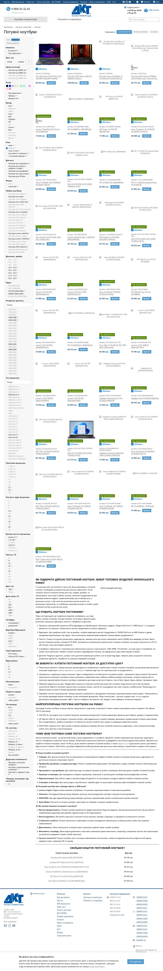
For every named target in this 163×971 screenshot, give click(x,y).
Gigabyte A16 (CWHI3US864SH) (145, 398)
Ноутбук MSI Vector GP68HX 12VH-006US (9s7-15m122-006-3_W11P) (144, 78)
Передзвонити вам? (17, 12)
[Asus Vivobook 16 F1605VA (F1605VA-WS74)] (145, 430)
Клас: (8, 40)
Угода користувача (64, 935)
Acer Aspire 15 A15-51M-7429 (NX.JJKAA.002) (48, 238)
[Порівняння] (137, 2)
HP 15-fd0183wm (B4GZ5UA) (79, 345)
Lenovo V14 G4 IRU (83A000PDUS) (44, 346)
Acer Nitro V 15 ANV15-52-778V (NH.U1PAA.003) (112, 346)
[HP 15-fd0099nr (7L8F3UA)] (145, 484)
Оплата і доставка (43, 2)
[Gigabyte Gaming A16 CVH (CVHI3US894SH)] (113, 376)
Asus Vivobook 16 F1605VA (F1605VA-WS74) (142, 452)
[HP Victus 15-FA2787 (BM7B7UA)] (113, 108)
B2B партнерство (18, 2)
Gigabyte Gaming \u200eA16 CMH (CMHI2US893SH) (111, 454)
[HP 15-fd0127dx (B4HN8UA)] (113, 161)
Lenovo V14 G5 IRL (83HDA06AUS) (44, 293)
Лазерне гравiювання (70, 2)
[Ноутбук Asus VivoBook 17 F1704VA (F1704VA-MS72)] (113, 54)
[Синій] (10, 86)
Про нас (7, 2)
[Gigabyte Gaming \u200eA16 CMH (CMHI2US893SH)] (113, 430)
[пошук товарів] (131, 19)
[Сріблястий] (15, 86)
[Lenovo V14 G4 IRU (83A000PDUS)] (50, 323)
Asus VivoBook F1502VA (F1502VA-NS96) (109, 293)
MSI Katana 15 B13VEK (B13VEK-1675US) (109, 238)
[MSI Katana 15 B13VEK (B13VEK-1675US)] (113, 215)
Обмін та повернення (97, 2)
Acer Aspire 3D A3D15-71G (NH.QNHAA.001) (66, 881)
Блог (114, 2)
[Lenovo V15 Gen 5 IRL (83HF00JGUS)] (81, 270)
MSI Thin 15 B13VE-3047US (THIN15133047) (47, 452)
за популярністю (124, 32)
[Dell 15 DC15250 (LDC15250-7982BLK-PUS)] (81, 161)
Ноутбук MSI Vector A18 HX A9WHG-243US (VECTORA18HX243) (79, 78)
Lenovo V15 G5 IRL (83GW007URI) (75, 399)
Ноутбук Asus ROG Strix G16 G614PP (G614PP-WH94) (48, 77)
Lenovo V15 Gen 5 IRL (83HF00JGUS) (76, 293)
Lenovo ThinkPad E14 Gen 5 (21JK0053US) (48, 130)
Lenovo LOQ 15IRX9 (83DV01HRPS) (44, 399)
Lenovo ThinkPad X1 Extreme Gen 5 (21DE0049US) (67, 872)
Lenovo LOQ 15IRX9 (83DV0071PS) (140, 346)
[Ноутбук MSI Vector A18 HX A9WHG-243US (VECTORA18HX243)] (81, 54)
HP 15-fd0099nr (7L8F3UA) (142, 506)
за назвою (154, 32)
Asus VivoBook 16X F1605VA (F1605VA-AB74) (48, 183)
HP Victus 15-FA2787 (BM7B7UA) (108, 130)
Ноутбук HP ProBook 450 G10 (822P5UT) (67, 862)
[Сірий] (12, 86)
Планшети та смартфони (69, 19)
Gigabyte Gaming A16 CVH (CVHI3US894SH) (110, 399)
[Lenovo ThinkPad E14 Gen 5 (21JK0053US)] (50, 108)
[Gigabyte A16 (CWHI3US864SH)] (145, 376)
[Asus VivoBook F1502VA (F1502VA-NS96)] (113, 270)
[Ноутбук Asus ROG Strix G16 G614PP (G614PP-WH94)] (50, 54)
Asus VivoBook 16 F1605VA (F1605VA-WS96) (111, 507)
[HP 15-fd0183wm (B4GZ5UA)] (81, 323)
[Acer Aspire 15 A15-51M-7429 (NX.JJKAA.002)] (50, 215)
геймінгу (61, 670)
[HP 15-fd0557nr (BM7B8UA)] (81, 108)
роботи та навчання (75, 670)
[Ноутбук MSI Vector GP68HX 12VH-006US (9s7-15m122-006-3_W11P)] (145, 54)
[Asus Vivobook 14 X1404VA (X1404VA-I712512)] (145, 108)
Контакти (83, 2)
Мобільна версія (39, 894)
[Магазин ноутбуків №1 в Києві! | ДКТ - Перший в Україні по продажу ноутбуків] (14, 899)
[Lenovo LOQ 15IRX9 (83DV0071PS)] (145, 323)
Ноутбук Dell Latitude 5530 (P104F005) (67, 858)
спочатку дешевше (140, 32)
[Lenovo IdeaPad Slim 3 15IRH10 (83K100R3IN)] (81, 215)
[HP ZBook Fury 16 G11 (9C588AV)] (145, 270)
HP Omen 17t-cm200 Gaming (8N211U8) (66, 876)
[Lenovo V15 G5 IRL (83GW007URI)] (81, 376)
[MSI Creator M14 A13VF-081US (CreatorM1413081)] (50, 537)
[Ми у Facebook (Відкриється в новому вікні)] (124, 2)
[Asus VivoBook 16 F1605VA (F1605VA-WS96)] (113, 484)
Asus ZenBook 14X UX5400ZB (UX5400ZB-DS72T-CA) (66, 867)
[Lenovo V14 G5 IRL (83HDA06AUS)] (50, 270)
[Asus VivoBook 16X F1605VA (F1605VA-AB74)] (50, 161)
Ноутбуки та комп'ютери (25, 19)
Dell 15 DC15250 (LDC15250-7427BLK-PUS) (143, 240)
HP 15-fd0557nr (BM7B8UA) (79, 129)
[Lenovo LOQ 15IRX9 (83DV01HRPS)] (50, 376)
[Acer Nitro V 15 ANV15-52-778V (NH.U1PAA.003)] (113, 323)
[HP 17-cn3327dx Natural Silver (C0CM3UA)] (145, 161)
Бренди (60, 932)
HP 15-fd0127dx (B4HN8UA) (111, 182)
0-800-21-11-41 (20, 8)
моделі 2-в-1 (122, 743)
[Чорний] (7, 86)
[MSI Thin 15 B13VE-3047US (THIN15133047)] (50, 430)
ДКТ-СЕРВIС (56, 2)
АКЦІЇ (109, 2)
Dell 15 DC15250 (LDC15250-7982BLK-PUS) (79, 185)
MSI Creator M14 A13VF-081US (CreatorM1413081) (49, 560)
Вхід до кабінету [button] (63, 897)
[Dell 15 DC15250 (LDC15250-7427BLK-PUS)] (145, 215)
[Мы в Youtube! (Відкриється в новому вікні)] (130, 2)
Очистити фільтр (13, 43)
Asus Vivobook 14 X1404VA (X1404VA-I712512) (143, 130)
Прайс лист (30, 2)
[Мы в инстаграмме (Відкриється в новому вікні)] (127, 2)
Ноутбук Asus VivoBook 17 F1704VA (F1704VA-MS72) (111, 77)
